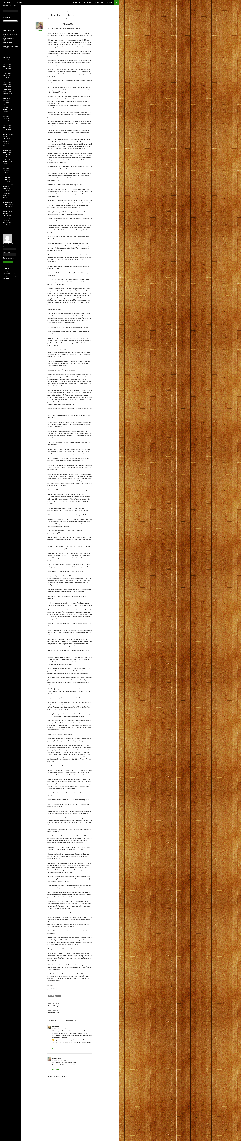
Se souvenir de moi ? (9, 258)
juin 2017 (5, 141)
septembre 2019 (7, 93)
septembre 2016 (7, 161)
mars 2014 (5, 224)
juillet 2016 (5, 166)
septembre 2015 (7, 184)
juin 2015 (5, 191)
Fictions (96, 2)
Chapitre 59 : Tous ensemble (10, 34)
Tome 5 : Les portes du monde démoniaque (61, 12)
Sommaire (110, 2)
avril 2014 (5, 222)
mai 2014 (5, 220)
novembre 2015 (7, 179)
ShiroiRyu (62, 19)
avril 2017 (5, 145)
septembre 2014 (7, 211)
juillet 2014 (5, 215)
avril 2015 (5, 195)
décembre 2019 (7, 87)
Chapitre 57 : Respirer (8, 42)
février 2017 (6, 150)
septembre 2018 (7, 109)
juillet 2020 (5, 75)
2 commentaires (72, 19)
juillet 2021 (5, 57)
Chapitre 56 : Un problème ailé (10, 46)
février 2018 (6, 125)
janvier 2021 (6, 66)
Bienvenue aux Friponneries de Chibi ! (81, 2)
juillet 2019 (5, 98)
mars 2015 (5, 197)
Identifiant (5, 246)
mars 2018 (5, 123)
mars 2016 (5, 175)
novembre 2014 (7, 206)
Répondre (57, 1049)
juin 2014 (5, 218)
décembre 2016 (7, 154)
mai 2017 (5, 143)
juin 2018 (5, 116)
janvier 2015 (6, 202)
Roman (103, 2)
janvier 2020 (6, 84)
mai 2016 (5, 170)
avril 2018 (5, 120)
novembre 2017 (7, 129)
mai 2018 (5, 118)
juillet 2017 (5, 139)
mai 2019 (5, 102)
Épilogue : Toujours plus (9, 30)
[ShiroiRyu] (39, 25)
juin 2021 (5, 59)
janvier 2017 (6, 152)
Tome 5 (58, 995)
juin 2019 (5, 100)
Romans (51, 995)
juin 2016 (5, 168)
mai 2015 (5, 193)
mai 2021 (5, 62)
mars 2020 (5, 80)
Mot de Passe (6, 252)
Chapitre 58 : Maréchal (8, 38)
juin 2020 (5, 77)
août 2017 (5, 136)
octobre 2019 (6, 91)
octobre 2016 (6, 159)
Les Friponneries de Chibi (12, 2)
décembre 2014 (7, 204)
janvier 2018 (6, 127)
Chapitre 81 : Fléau (53, 1011)
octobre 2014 (6, 209)
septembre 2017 (7, 134)
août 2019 (5, 96)
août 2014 (5, 213)
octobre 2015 (6, 181)
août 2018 (5, 111)
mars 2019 (5, 107)
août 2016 (5, 163)
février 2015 (6, 200)
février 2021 (6, 64)
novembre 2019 (7, 89)
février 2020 (6, 82)
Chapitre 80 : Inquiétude (55, 1005)
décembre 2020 (7, 68)
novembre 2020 (7, 71)
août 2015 (5, 186)
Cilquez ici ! (8, 278)
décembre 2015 (7, 177)
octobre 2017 (6, 132)
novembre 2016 (7, 157)
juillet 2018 (5, 114)
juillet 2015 (5, 188)
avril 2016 (5, 172)
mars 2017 (5, 148)
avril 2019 (5, 105)
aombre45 (55, 1026)
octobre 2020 (6, 73)
